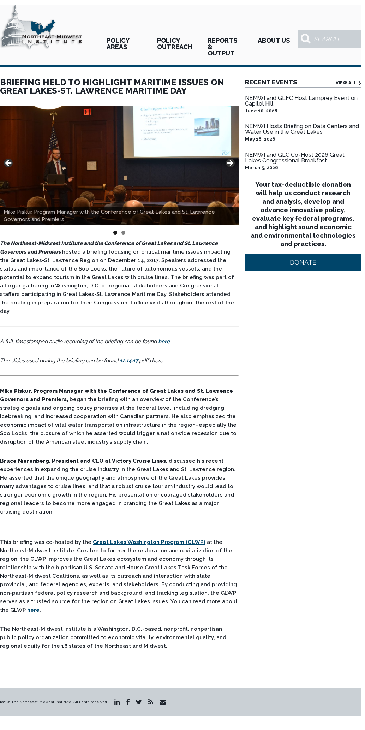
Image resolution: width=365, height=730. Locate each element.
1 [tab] (115, 233)
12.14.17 (129, 360)
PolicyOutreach (174, 44)
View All (348, 83)
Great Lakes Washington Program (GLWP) (149, 542)
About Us (274, 40)
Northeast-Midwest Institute (41, 28)
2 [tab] (123, 233)
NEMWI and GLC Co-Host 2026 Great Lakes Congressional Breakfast (295, 158)
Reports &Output (222, 47)
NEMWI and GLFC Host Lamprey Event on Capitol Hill (301, 101)
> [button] (230, 163)
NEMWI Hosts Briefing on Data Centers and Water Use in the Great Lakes (302, 129)
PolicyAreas (118, 44)
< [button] (9, 163)
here (164, 341)
